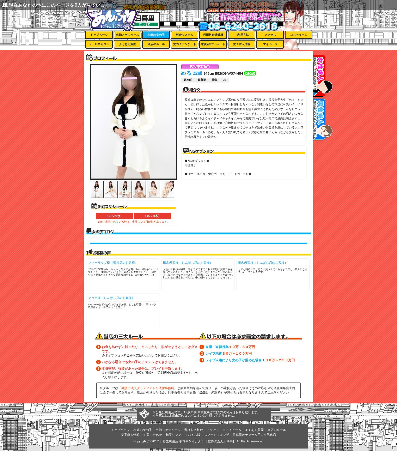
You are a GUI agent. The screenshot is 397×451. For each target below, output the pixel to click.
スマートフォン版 (216, 435)
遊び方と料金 (193, 430)
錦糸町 (188, 80)
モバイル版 (192, 435)
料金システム (184, 35)
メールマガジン (99, 44)
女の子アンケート (184, 44)
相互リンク (173, 435)
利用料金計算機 (213, 35)
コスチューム (298, 35)
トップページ (99, 35)
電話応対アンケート (213, 44)
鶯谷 (214, 80)
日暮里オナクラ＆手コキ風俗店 (254, 435)
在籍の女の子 (156, 35)
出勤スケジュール (127, 35)
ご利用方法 (241, 35)
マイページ (270, 44)
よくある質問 (127, 44)
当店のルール (156, 44)
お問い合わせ (152, 435)
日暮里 (202, 80)
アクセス (270, 35)
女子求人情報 (241, 44)
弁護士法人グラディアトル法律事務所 (147, 388)
